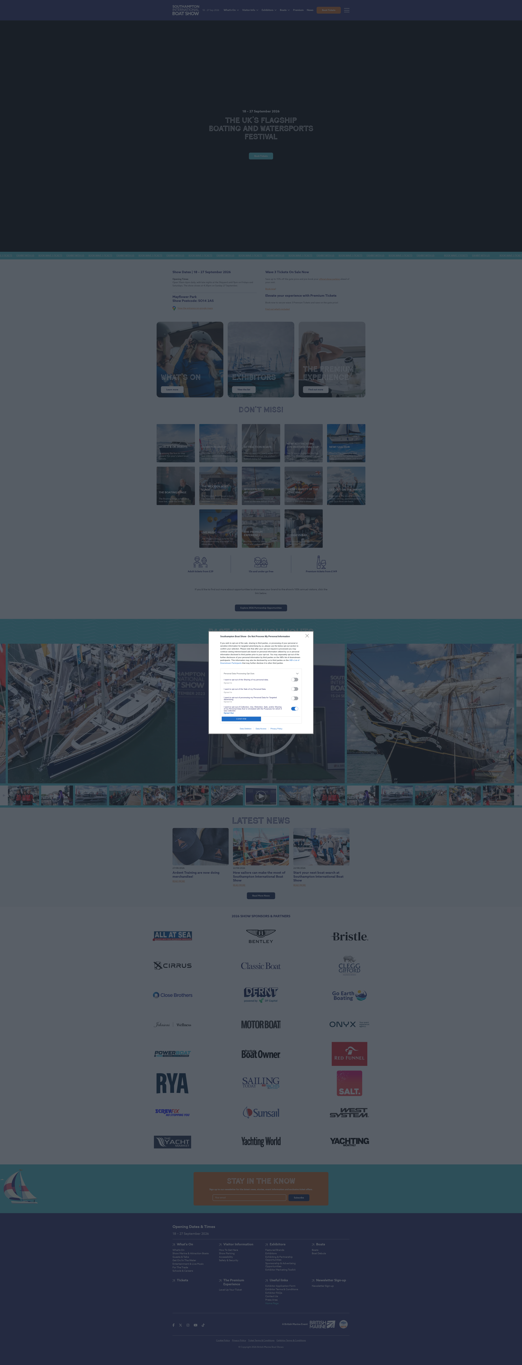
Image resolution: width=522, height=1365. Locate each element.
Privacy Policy (276, 729)
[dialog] (261, 682)
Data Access (261, 729)
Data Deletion (245, 729)
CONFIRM (241, 719)
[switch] (294, 679)
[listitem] (261, 673)
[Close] (308, 636)
